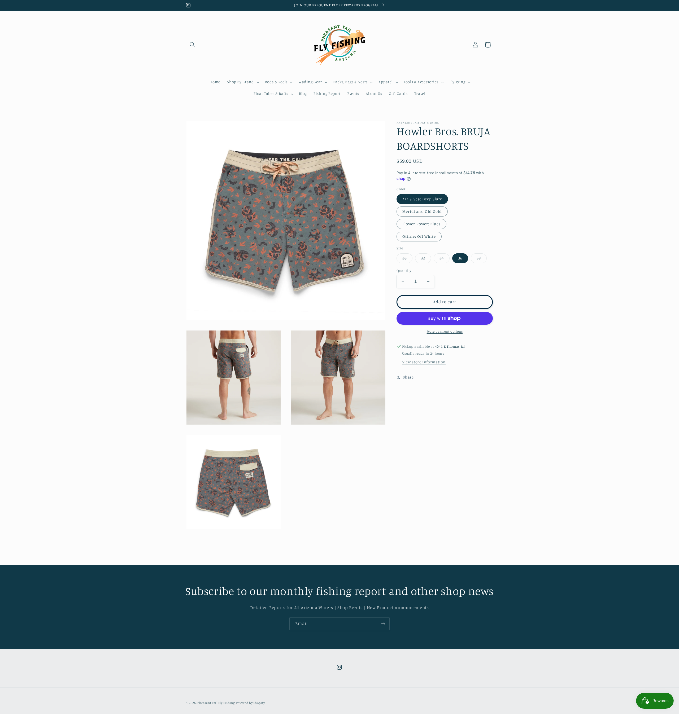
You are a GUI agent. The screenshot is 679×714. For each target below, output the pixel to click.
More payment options (445, 331)
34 (444, 259)
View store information (424, 362)
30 (407, 259)
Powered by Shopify (250, 702)
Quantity (404, 270)
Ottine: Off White (419, 236)
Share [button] (408, 377)
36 (460, 258)
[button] (192, 45)
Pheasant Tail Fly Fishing (216, 702)
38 (482, 259)
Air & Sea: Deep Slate (422, 199)
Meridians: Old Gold (422, 211)
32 (426, 259)
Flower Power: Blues (421, 224)
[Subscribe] (383, 623)
